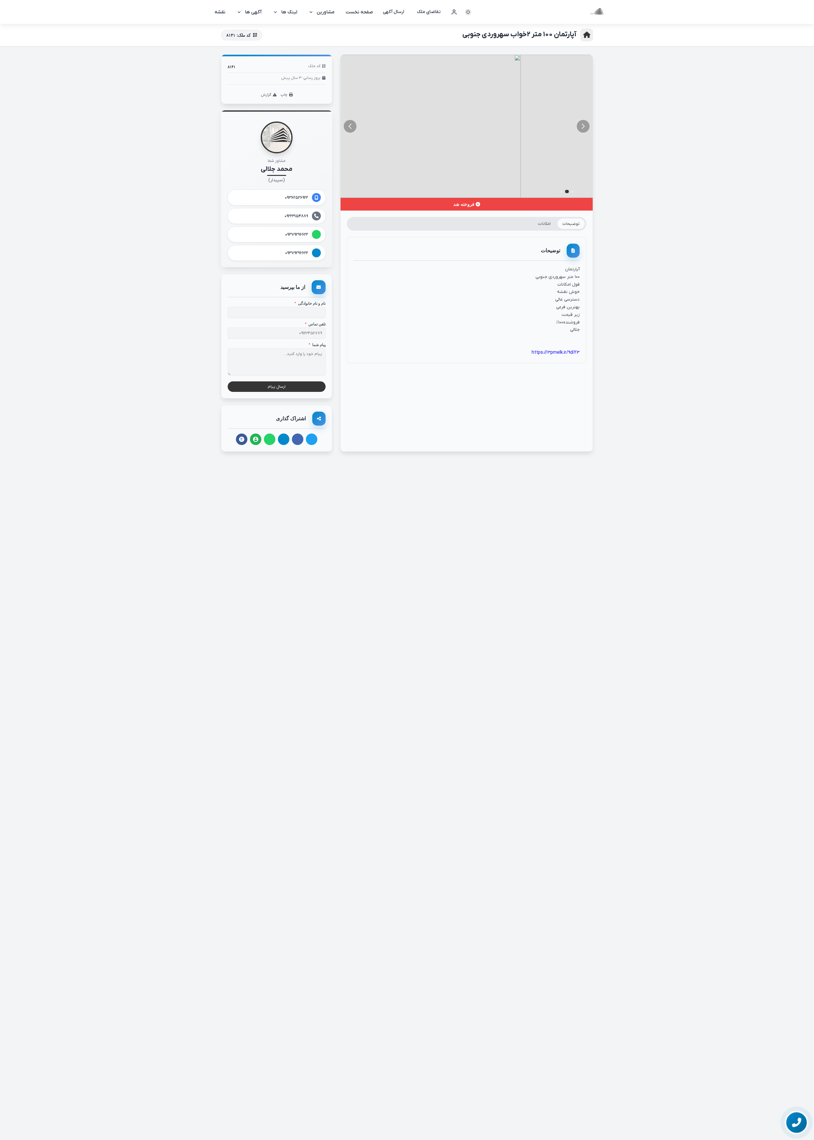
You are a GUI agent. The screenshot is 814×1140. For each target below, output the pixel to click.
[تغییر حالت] (468, 12)
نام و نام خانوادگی (310, 303)
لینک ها (289, 12)
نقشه (220, 12)
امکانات (544, 223)
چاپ (283, 94)
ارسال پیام (277, 386)
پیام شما (317, 345)
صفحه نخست (359, 12)
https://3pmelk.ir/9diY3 (556, 353)
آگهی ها (253, 12)
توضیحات (571, 223)
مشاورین (326, 12)
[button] (350, 126)
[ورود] (454, 12)
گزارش (266, 94)
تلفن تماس (315, 324)
